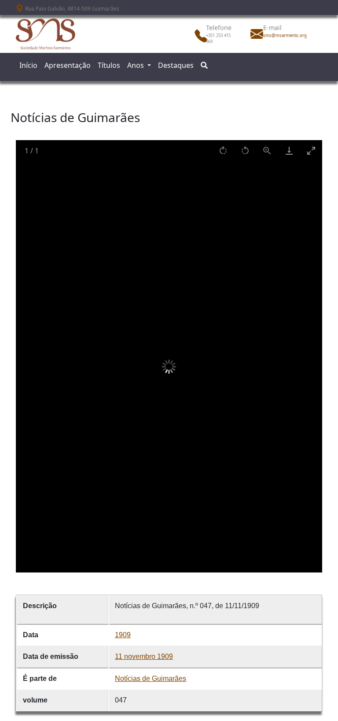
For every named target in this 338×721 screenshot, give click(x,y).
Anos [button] (136, 65)
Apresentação (67, 65)
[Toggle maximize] (311, 150)
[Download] (289, 150)
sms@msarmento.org (282, 35)
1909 (123, 635)
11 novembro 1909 (144, 656)
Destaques (176, 65)
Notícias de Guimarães (150, 678)
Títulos (109, 65)
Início (28, 65)
